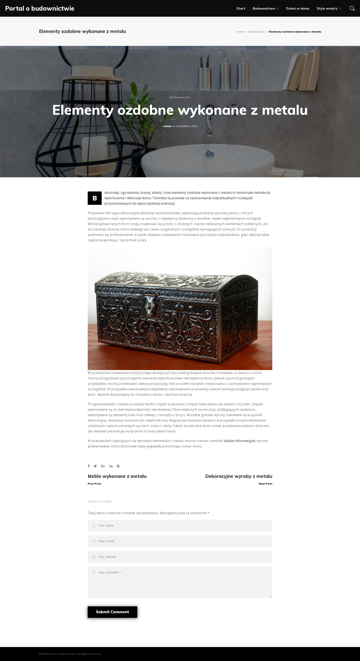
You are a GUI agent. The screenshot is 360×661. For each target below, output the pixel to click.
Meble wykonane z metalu (117, 479)
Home (240, 31)
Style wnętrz (327, 8)
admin (167, 126)
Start (240, 8)
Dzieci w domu (297, 8)
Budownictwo (264, 8)
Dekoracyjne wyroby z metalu (238, 479)
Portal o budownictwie (39, 8)
